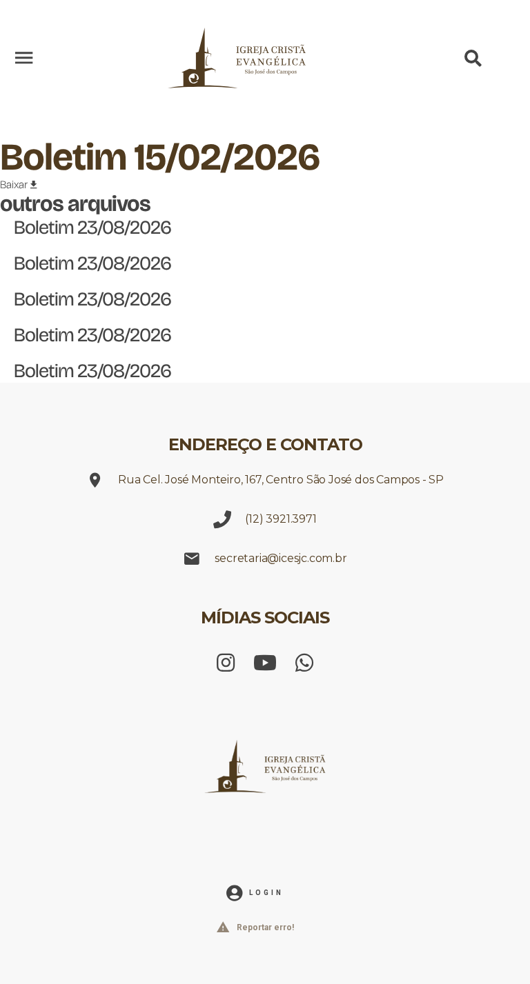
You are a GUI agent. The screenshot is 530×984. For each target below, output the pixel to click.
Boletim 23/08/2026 (92, 228)
